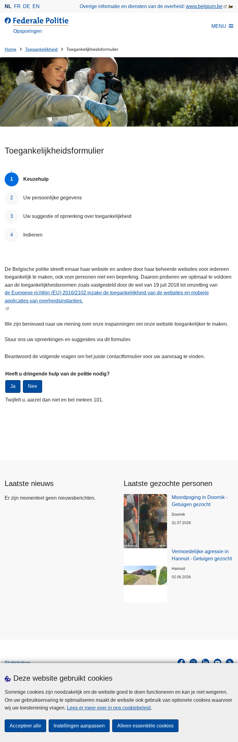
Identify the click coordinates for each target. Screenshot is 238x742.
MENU (218, 26)
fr (17, 6)
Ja (12, 386)
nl (8, 6)
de (26, 6)
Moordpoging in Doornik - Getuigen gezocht (199, 501)
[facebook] (181, 662)
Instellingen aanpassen (79, 725)
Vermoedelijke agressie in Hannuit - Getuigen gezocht (202, 555)
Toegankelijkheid (41, 49)
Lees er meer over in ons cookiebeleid (109, 707)
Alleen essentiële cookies (145, 725)
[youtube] (217, 662)
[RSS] (229, 662)
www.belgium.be (204, 6)
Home (10, 49)
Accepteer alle (25, 725)
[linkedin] (205, 662)
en (36, 6)
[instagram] (193, 662)
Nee (32, 386)
